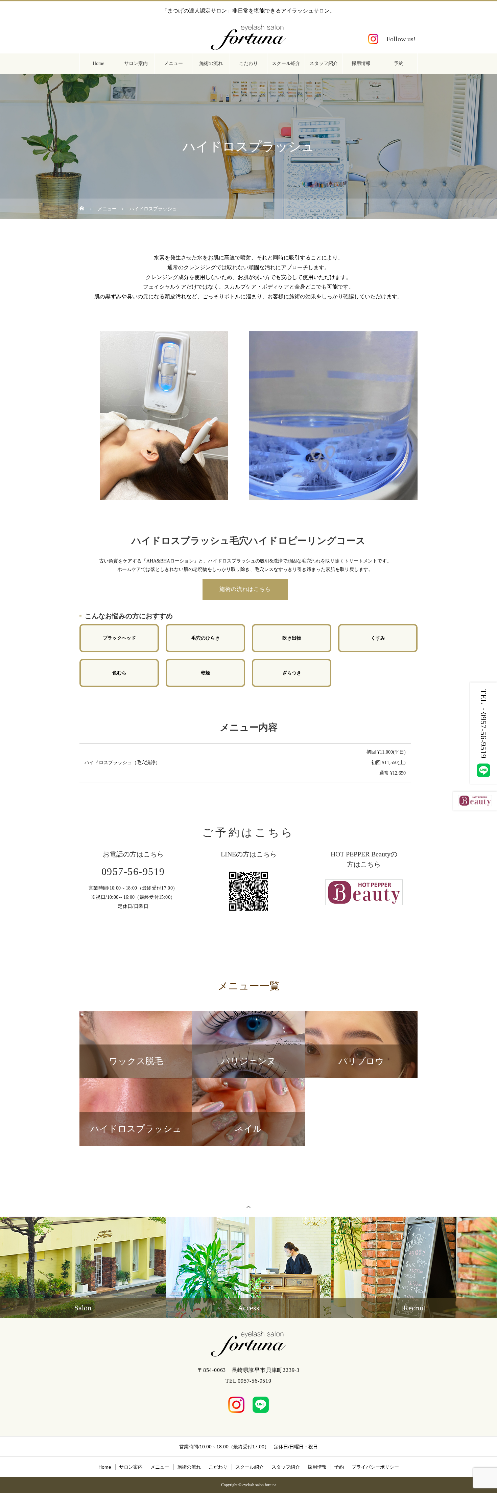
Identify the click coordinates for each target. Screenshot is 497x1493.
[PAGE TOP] (248, 1207)
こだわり (248, 63)
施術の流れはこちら (244, 589)
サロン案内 (136, 63)
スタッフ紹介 (323, 63)
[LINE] (261, 1405)
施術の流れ (211, 63)
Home (98, 63)
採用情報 (361, 63)
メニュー (173, 63)
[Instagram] (392, 39)
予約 (398, 63)
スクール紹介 (286, 63)
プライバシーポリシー (375, 1467)
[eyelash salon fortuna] (248, 37)
